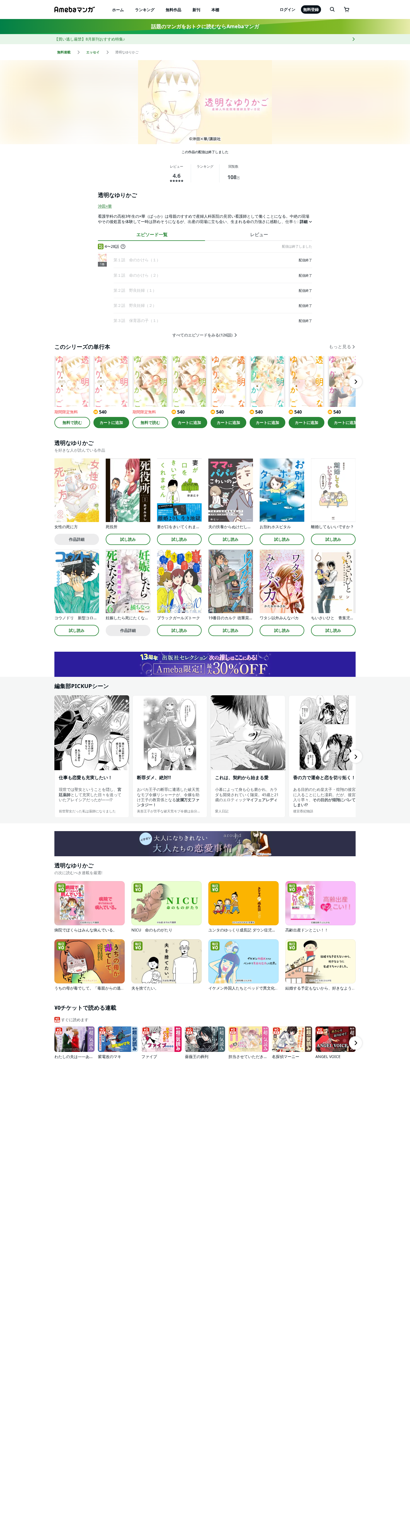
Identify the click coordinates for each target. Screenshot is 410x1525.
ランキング (145, 9)
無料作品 (173, 9)
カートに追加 (111, 422)
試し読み (128, 539)
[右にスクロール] (355, 381)
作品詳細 (77, 539)
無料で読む (72, 422)
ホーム (118, 9)
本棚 (215, 9)
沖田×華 (105, 206)
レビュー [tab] (259, 234)
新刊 (196, 9)
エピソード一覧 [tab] (152, 234)
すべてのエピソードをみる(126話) (202, 335)
